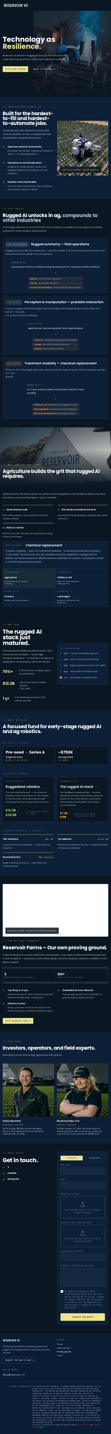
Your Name (66, 1165)
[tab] (72, 1158)
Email (64, 1179)
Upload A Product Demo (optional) (76, 1223)
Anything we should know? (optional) (77, 1265)
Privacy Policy (83, 1425)
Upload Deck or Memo (71, 1194)
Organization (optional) (72, 1251)
